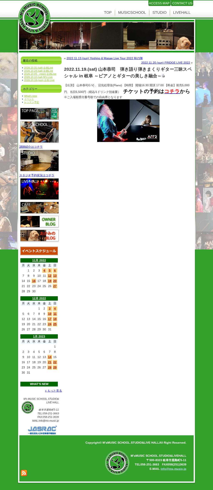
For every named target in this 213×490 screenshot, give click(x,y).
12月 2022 (39, 298)
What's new (30, 96)
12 (49, 275)
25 (55, 324)
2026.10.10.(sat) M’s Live (38, 77)
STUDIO (159, 12)
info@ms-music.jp (173, 468)
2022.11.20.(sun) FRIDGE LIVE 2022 (165, 62)
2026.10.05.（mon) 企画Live (40, 74)
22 (55, 362)
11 (55, 313)
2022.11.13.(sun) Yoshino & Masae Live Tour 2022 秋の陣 (105, 58)
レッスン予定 (31, 102)
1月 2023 (39, 336)
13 (55, 275)
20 (55, 281)
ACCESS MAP (159, 3)
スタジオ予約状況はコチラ (36, 175)
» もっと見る (53, 390)
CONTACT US (182, 3)
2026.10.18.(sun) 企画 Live (39, 80)
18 (55, 319)
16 (34, 281)
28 (49, 367)
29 (55, 367)
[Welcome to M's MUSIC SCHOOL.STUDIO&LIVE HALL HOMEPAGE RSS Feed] (24, 473)
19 (49, 281)
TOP (108, 12)
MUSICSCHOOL (132, 12)
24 (49, 324)
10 (49, 313)
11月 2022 (39, 260)
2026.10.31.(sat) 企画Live (38, 67)
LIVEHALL (182, 12)
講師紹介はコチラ (31, 146)
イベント (29, 99)
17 (49, 319)
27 (55, 286)
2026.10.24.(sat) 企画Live (38, 70)
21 (49, 362)
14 (49, 357)
